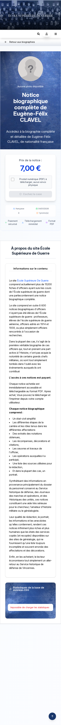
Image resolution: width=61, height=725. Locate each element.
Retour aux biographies (22, 42)
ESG (6, 33)
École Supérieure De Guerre (32, 280)
